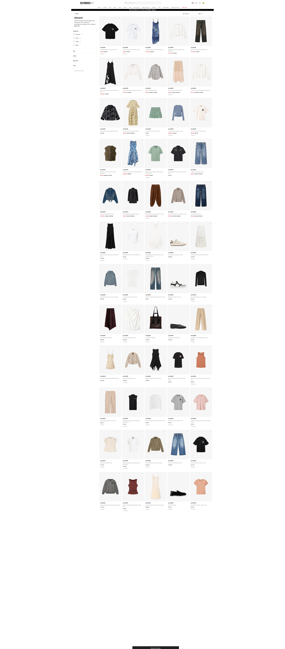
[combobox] (143, 3)
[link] (110, 49)
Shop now (152, 9)
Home (76, 13)
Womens (79, 34)
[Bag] (203, 2)
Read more (77, 26)
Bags (78, 45)
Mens (78, 38)
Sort (200, 13)
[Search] (126, 2)
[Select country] (192, 2)
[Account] (196, 2)
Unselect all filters (79, 70)
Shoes (78, 41)
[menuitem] (99, 7)
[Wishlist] (199, 2)
